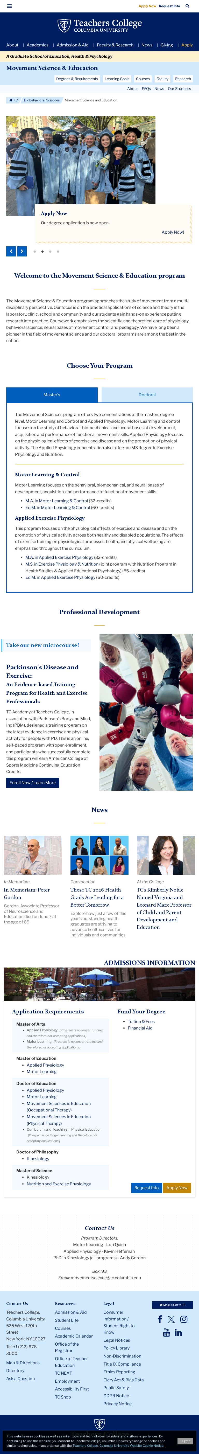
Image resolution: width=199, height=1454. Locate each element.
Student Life (67, 1320)
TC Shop (63, 1397)
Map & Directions (23, 1362)
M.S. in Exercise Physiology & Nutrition (61, 564)
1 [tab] (34, 251)
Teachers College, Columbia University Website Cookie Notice (118, 1446)
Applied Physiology (42, 1030)
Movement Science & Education (52, 68)
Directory (15, 1370)
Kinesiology (38, 1158)
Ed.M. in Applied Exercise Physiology (60, 577)
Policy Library (116, 1348)
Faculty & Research (115, 45)
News (146, 45)
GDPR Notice (116, 1395)
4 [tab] (58, 251)
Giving (167, 45)
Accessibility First (72, 1389)
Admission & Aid (73, 45)
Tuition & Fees (141, 1021)
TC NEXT (63, 1373)
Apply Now (147, 6)
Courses (63, 1328)
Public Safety (116, 1387)
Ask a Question (20, 1378)
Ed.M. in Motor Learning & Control (57, 507)
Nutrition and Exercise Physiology (59, 1183)
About (12, 45)
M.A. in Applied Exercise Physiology (59, 557)
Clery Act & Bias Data (123, 1380)
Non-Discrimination (122, 1356)
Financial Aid (140, 1028)
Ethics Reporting (119, 1371)
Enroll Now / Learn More (33, 782)
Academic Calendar (74, 1336)
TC (15, 100)
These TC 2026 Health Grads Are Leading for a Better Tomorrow (97, 898)
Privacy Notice (117, 1403)
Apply (187, 45)
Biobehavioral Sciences (42, 100)
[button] (9, 6)
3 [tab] (50, 251)
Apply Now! (173, 231)
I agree (185, 1441)
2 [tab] (42, 251)
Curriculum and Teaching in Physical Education (64, 1129)
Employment (67, 1381)
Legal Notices (116, 1340)
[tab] (52, 394)
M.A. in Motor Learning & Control (56, 500)
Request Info (169, 6)
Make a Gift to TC (174, 1305)
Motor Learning (39, 1041)
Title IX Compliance (122, 1364)
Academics (37, 45)
